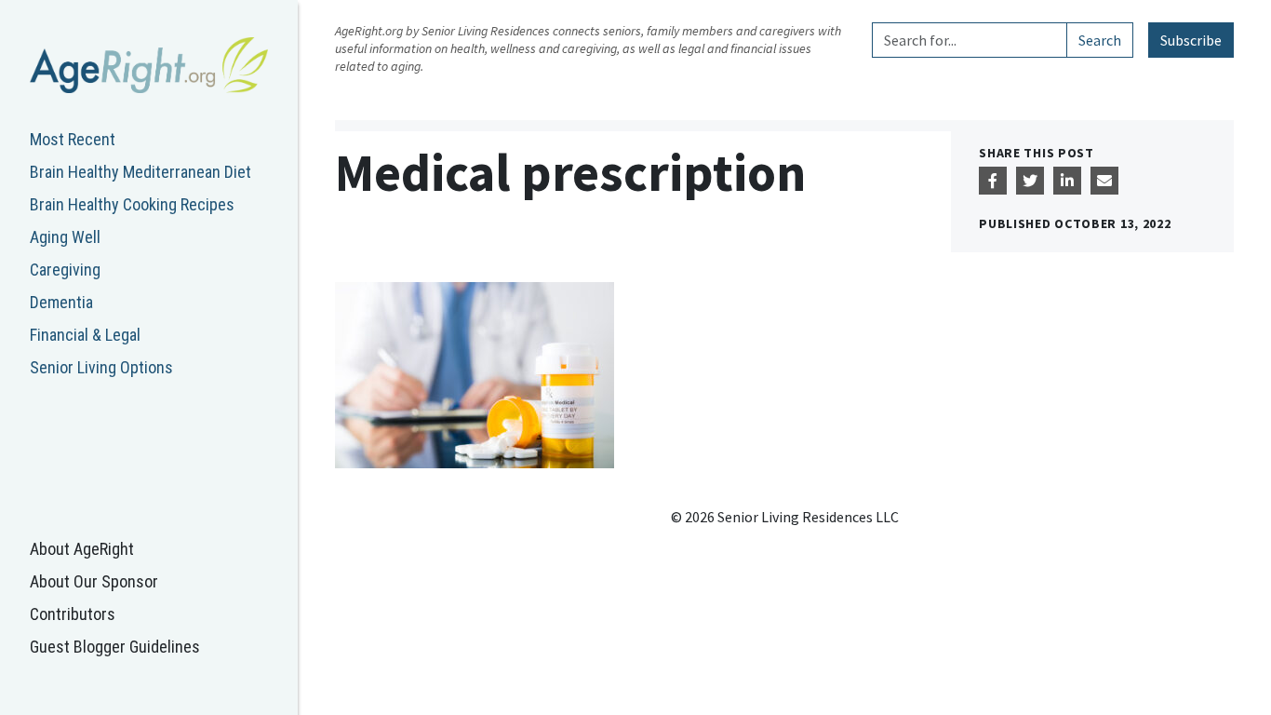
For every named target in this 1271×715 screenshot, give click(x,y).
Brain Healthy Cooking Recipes (132, 204)
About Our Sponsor (94, 581)
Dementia (61, 302)
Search (1099, 40)
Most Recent (72, 139)
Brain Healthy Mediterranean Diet (140, 172)
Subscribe (1191, 40)
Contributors (72, 614)
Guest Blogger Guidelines (115, 646)
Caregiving (65, 269)
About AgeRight (82, 549)
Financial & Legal (85, 334)
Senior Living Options (101, 367)
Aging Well (65, 237)
